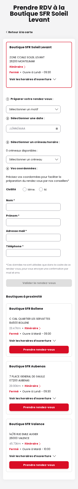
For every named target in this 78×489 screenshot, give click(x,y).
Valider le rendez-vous (39, 283)
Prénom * (12, 216)
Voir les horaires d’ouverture (30, 79)
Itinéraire (16, 67)
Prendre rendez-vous (39, 349)
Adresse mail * (16, 231)
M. (45, 189)
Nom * (10, 200)
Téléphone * (14, 246)
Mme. (31, 189)
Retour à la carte (20, 32)
